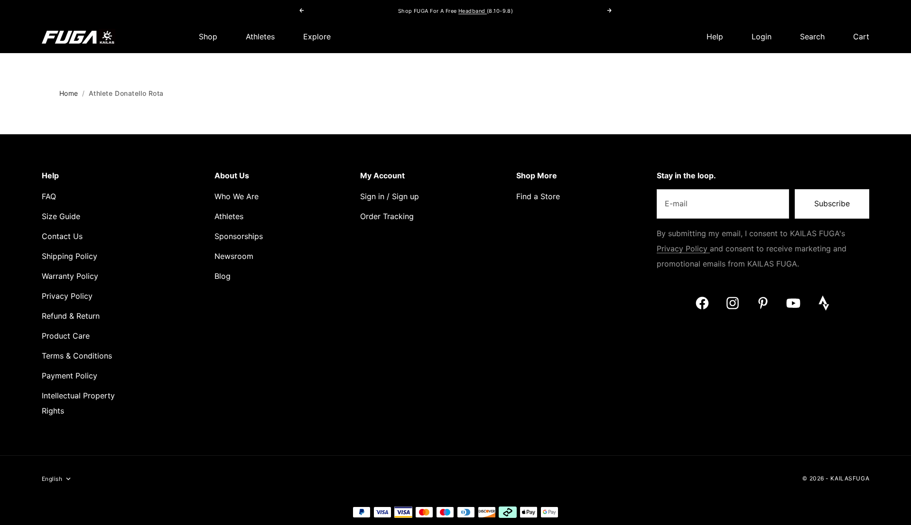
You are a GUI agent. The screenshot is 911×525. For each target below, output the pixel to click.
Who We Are (236, 196)
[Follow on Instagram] (732, 303)
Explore (317, 36)
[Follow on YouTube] (793, 303)
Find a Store (538, 196)
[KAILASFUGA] (78, 37)
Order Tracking (387, 216)
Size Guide (61, 216)
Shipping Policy (69, 256)
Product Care (66, 336)
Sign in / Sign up (389, 196)
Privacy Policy (67, 296)
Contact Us (62, 236)
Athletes (260, 36)
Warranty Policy (70, 276)
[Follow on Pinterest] (763, 303)
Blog (222, 276)
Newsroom (233, 256)
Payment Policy (69, 375)
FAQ (49, 196)
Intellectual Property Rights (78, 403)
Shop (208, 36)
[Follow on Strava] (823, 303)
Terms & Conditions (77, 355)
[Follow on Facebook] (702, 303)
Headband (472, 11)
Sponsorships (238, 236)
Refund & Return (71, 316)
